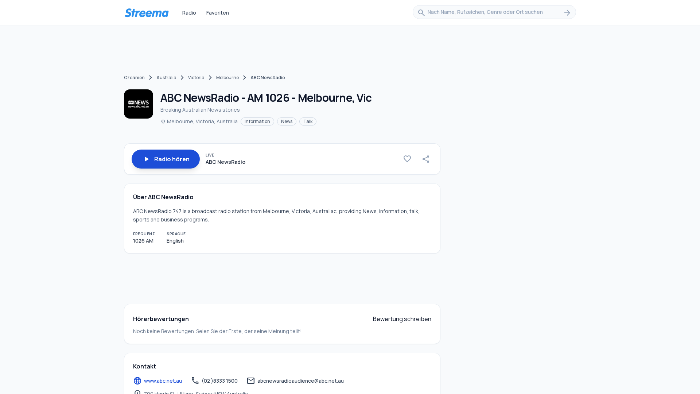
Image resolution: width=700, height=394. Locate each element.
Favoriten (217, 12)
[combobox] (494, 12)
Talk (307, 121)
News (286, 121)
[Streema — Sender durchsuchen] (146, 13)
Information (257, 121)
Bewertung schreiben (402, 319)
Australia (166, 77)
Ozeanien (134, 77)
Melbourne (227, 77)
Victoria (196, 77)
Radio (189, 12)
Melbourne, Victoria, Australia (199, 121)
